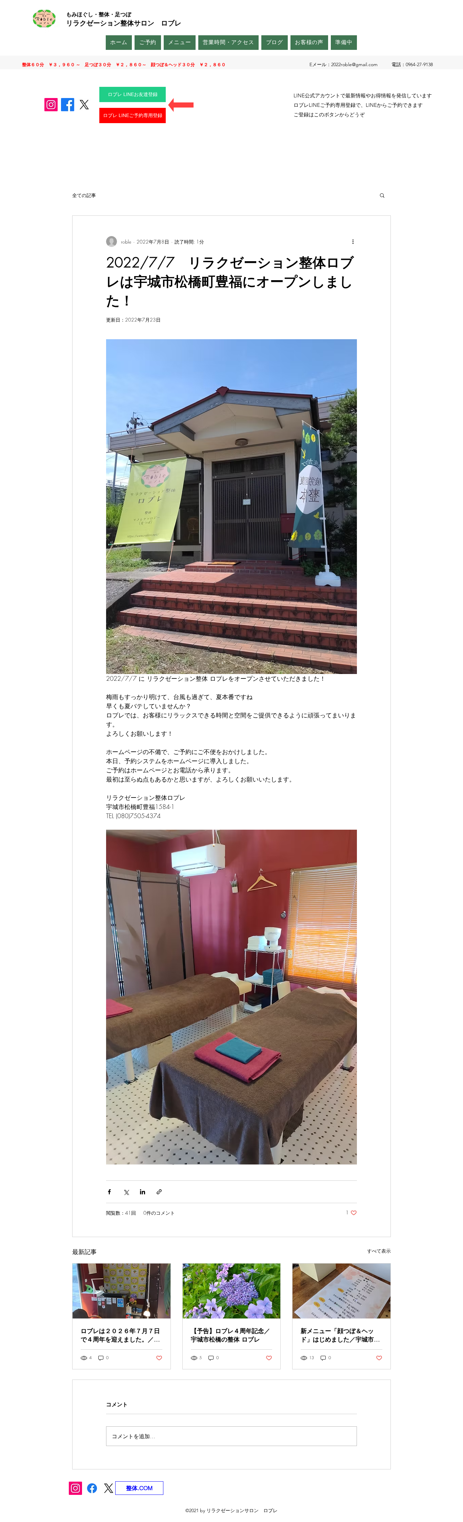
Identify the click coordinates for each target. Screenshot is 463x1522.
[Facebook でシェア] (109, 1192)
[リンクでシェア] (159, 1192)
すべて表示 (379, 1251)
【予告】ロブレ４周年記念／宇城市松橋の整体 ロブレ (230, 1335)
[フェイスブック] (67, 104)
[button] (382, 195)
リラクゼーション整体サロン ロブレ (123, 22)
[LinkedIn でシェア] (142, 1192)
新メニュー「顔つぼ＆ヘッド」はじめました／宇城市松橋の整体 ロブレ (340, 1335)
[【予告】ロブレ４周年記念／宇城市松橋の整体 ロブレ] (232, 1291)
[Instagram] (51, 104)
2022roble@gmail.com (354, 64)
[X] (84, 104)
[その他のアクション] (353, 241)
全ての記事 (84, 195)
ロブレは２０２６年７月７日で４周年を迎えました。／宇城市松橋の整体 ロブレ (120, 1335)
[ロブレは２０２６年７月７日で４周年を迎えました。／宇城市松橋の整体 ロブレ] (121, 1291)
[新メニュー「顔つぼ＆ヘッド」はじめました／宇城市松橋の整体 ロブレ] (341, 1291)
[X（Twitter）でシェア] (126, 1192)
